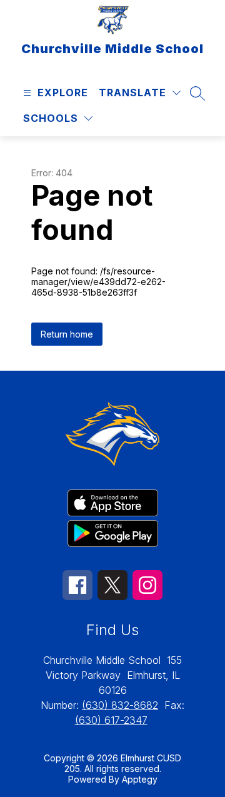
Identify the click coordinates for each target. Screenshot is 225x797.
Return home (67, 334)
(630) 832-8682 (120, 705)
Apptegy (140, 779)
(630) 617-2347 (111, 720)
